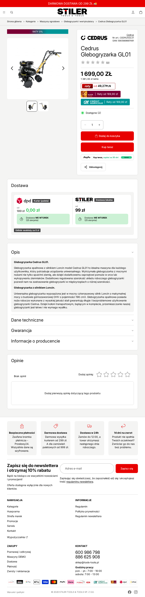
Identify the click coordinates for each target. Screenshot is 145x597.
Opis (15, 252)
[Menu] (4, 12)
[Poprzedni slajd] (11, 68)
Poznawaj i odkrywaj (19, 551)
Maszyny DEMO (16, 556)
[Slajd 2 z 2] (43, 106)
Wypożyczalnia (16, 536)
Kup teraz (107, 147)
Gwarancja (21, 330)
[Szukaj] (12, 12)
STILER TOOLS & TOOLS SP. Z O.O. (76, 592)
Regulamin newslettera (88, 516)
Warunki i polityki (15, 592)
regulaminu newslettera (79, 481)
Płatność (12, 566)
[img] (93, 62)
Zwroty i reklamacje (18, 571)
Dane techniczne (27, 320)
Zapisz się (127, 468)
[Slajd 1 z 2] (32, 106)
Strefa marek (14, 516)
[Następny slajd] (64, 68)
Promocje (12, 520)
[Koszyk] (141, 12)
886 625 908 (87, 556)
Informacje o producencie (35, 341)
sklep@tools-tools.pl (87, 562)
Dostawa (12, 561)
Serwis (11, 525)
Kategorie (12, 506)
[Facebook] (129, 592)
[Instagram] (136, 592)
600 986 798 (87, 552)
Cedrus (130, 35)
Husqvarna (13, 511)
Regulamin (81, 506)
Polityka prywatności (87, 511)
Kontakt (11, 530)
